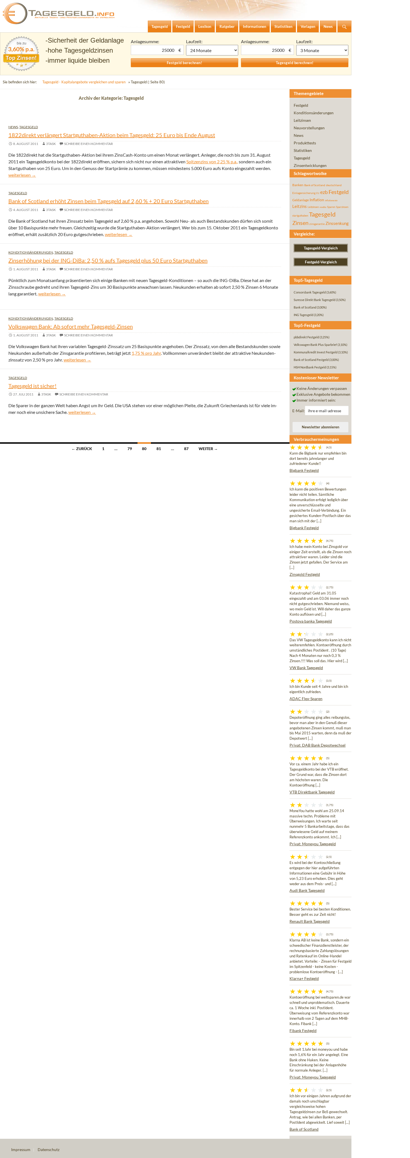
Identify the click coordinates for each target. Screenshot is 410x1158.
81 (158, 448)
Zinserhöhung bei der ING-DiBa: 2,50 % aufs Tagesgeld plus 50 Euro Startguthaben (108, 260)
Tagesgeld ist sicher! (32, 385)
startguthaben (300, 215)
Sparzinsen (342, 206)
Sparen (331, 206)
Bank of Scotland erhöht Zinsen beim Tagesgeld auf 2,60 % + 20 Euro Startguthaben (108, 201)
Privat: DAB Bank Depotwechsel (318, 745)
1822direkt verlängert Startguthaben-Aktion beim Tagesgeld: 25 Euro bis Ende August (111, 135)
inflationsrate (331, 200)
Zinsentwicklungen (310, 165)
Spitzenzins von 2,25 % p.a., (212, 161)
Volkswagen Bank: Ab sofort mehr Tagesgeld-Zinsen (70, 326)
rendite (323, 207)
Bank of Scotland (314, 185)
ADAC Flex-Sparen (306, 698)
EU (317, 193)
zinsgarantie (317, 223)
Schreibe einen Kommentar (88, 144)
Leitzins (299, 206)
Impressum (20, 1149)
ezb (324, 192)
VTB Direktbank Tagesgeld (312, 792)
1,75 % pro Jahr (146, 353)
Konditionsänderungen (30, 252)
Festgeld (301, 105)
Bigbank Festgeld (304, 470)
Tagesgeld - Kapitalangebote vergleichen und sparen (84, 82)
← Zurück (81, 448)
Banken (297, 185)
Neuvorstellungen (309, 127)
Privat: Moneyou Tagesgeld (313, 843)
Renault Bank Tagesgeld (310, 921)
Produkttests (305, 142)
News (13, 127)
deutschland (334, 185)
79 (129, 448)
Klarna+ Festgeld (304, 978)
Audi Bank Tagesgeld (307, 890)
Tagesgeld (28, 127)
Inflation (317, 199)
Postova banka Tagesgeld (311, 621)
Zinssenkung (337, 223)
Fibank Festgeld (303, 1030)
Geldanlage (300, 200)
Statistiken (303, 150)
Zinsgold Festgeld (305, 574)
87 (186, 448)
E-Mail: (298, 410)
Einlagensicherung (303, 193)
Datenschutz (48, 1149)
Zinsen (300, 223)
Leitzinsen (302, 120)
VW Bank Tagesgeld (306, 667)
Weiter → (208, 448)
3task (51, 144)
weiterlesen (22, 175)
